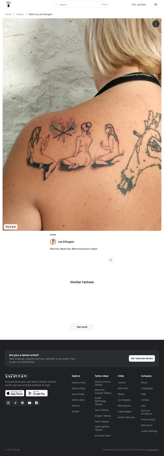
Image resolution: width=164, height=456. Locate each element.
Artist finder (78, 394)
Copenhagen (125, 411)
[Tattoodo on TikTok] (15, 403)
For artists (139, 4)
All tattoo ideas (103, 435)
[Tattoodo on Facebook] (36, 403)
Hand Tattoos (102, 421)
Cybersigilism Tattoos (102, 428)
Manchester (124, 405)
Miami (121, 394)
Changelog (147, 388)
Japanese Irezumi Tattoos (103, 391)
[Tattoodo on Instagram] (8, 403)
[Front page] (8, 4)
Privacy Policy (148, 419)
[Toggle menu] (155, 4)
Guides (75, 411)
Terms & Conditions (146, 412)
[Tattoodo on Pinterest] (22, 403)
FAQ (143, 405)
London (122, 382)
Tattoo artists (79, 382)
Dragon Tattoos (103, 415)
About (144, 382)
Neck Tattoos (101, 409)
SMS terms (146, 425)
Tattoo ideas (78, 399)
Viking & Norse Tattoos (103, 383)
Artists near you (126, 417)
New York (123, 388)
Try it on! (11, 226)
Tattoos (105, 4)
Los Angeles (124, 399)
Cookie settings (149, 431)
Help (143, 394)
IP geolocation (152, 449)
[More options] (156, 23)
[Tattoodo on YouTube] (29, 403)
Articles (76, 405)
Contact (145, 399)
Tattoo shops (78, 388)
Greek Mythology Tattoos (100, 401)
